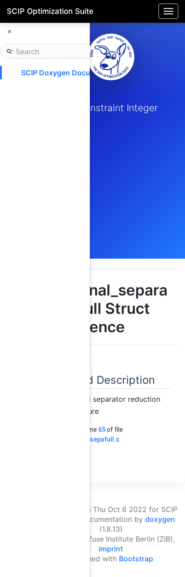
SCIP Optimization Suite (50, 11)
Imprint (111, 548)
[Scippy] (111, 57)
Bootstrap (136, 558)
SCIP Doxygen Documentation (73, 72)
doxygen (160, 519)
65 (102, 429)
